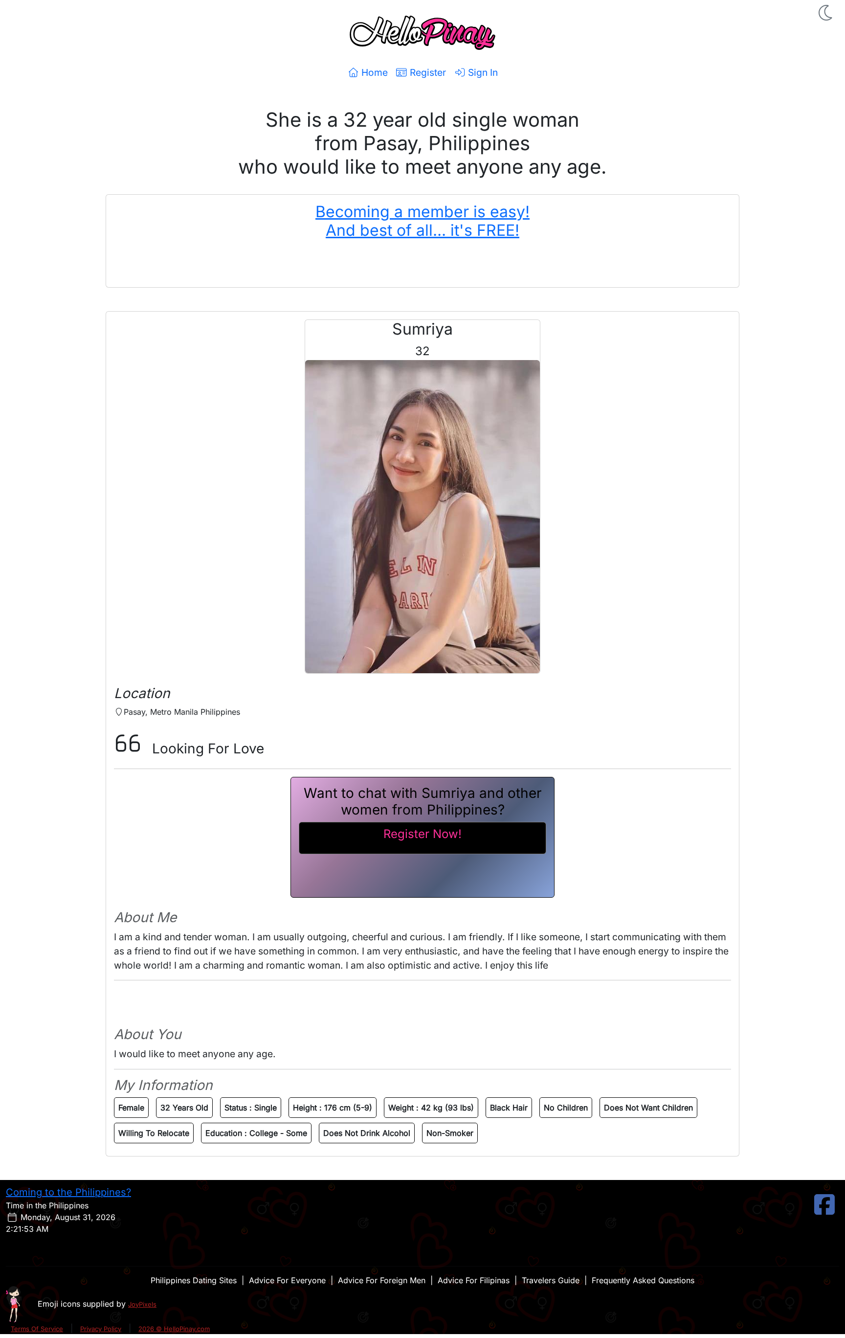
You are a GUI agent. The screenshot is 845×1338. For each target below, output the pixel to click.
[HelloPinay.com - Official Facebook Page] (824, 1210)
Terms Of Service (37, 1329)
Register (426, 72)
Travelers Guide (550, 1280)
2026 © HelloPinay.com (174, 1329)
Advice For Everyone (287, 1280)
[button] (826, 13)
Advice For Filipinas (474, 1280)
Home (373, 72)
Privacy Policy (100, 1329)
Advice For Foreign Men (381, 1280)
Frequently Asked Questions (643, 1280)
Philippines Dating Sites (194, 1280)
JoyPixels (142, 1304)
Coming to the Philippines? (68, 1192)
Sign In (482, 72)
